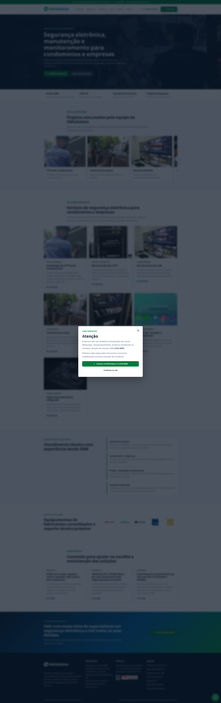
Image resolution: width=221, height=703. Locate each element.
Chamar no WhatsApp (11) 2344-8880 (112, 364)
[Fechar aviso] (138, 330)
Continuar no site (111, 370)
